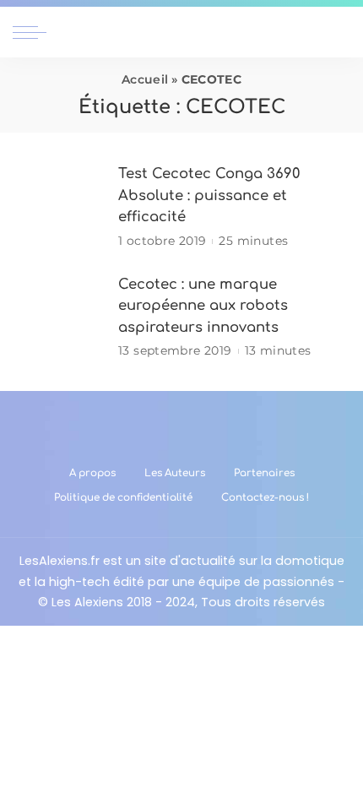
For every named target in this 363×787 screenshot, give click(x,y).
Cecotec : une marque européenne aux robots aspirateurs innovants (203, 305)
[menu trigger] (34, 32)
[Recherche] (340, 32)
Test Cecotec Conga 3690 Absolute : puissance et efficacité (209, 195)
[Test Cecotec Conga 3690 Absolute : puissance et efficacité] (59, 207)
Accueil (145, 79)
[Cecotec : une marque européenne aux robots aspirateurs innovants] (59, 317)
